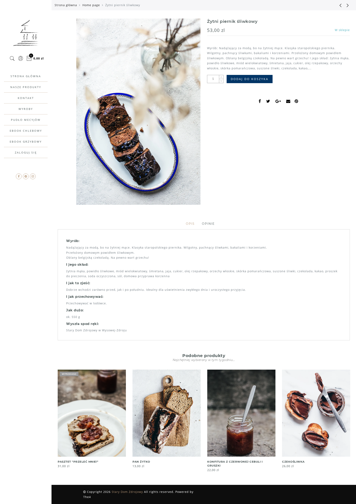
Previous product (337, 5)
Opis (190, 224)
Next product (348, 5)
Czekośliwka (293, 461)
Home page (91, 5)
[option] (91, 419)
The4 (87, 497)
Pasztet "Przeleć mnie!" (78, 461)
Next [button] (347, 420)
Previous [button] (55, 420)
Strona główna (66, 5)
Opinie (208, 224)
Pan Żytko (141, 461)
